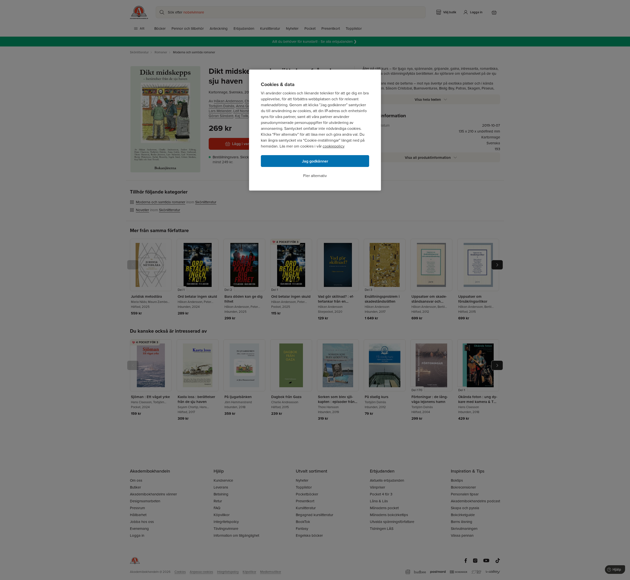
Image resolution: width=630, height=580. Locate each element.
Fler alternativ (315, 175)
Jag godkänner (315, 161)
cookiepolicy (334, 146)
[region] (315, 130)
